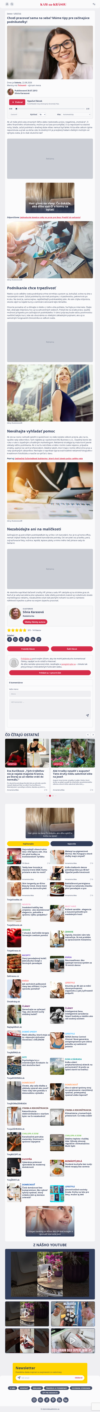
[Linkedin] (66, 1400)
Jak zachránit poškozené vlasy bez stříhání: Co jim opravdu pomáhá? (34, 986)
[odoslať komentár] (87, 715)
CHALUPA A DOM (30, 1133)
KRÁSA (68, 957)
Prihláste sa (26, 658)
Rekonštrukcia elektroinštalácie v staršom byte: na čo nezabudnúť (35, 1113)
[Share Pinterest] (27, 639)
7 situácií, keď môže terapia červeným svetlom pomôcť (35, 934)
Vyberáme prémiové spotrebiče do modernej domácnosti (33, 1164)
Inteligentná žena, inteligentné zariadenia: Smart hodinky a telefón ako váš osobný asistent (79, 1015)
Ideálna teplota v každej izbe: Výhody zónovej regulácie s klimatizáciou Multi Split (77, 1142)
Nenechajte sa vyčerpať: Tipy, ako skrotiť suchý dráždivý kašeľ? (34, 1011)
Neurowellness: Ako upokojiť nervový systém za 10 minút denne (78, 962)
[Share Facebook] (9, 639)
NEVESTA (26, 904)
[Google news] (59, 1400)
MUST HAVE (70, 906)
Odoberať (78, 1378)
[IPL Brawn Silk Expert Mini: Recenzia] (73, 1341)
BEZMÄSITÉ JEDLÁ (73, 1161)
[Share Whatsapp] (15, 639)
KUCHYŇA (27, 1159)
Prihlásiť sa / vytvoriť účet (50, 673)
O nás (12, 1388)
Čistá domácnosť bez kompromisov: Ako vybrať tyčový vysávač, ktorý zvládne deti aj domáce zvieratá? (34, 1192)
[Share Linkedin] (32, 639)
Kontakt (24, 1388)
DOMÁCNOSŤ (28, 1082)
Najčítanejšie (28, 844)
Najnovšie (72, 844)
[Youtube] (40, 1400)
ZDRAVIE (26, 930)
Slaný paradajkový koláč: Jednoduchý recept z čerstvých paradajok (34, 960)
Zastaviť (14, 114)
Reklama (37, 1388)
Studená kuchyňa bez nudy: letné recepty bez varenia (78, 1165)
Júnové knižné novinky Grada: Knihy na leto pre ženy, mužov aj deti (77, 1192)
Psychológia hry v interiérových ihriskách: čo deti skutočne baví (35, 1062)
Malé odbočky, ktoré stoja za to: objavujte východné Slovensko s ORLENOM (36, 1037)
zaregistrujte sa (68, 664)
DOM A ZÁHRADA (73, 1059)
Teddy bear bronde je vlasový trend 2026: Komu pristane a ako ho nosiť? (34, 869)
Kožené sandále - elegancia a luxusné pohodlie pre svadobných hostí (78, 911)
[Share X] (21, 639)
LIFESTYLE (17, 13)
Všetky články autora (35, 622)
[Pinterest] (53, 1400)
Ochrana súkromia (81, 1388)
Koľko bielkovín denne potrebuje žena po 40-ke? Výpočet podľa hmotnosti (77, 869)
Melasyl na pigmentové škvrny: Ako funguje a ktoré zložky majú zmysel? (78, 853)
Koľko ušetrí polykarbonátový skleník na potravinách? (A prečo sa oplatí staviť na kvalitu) (78, 1066)
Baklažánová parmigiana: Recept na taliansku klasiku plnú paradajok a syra (78, 886)
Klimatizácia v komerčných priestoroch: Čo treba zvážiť (78, 1114)
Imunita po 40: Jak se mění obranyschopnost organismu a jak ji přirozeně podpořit (79, 989)
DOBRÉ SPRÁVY (29, 1031)
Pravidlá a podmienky (56, 1388)
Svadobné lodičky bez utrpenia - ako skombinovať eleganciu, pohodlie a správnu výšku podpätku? (35, 911)
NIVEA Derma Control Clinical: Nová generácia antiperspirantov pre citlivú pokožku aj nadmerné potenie (78, 1042)
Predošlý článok (28, 649)
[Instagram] (34, 1400)
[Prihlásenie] (7, 4)
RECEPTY (26, 955)
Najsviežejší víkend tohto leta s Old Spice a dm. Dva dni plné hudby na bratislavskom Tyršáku (34, 853)
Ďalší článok (72, 649)
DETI (24, 1057)
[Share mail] (38, 639)
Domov (9, 13)
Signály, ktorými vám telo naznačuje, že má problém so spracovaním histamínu (78, 937)
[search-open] (12, 4)
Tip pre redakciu (50, 1393)
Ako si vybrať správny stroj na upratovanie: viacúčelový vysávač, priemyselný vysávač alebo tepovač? (79, 1091)
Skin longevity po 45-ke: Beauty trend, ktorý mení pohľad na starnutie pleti (34, 886)
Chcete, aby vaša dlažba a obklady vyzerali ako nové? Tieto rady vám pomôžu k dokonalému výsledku (35, 1089)
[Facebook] (47, 1400)
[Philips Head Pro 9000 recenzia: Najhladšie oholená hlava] (73, 1314)
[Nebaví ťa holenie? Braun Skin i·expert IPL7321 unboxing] (27, 1341)
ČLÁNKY (26, 1006)
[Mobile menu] (95, 4)
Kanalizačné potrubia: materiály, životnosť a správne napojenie (33, 1139)
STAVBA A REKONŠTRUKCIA (35, 1108)
